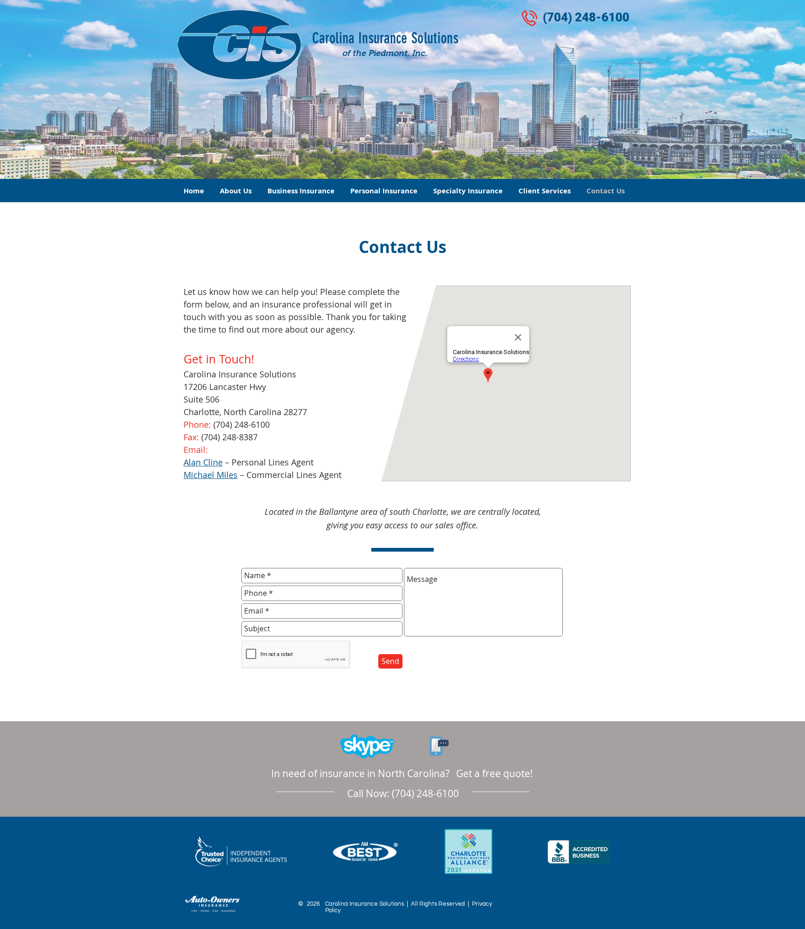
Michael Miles (211, 474)
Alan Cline (203, 462)
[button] (300, 190)
